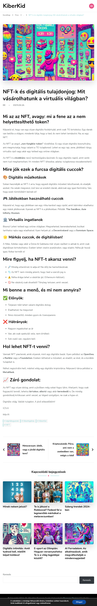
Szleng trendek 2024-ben (77, 508)
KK (4, 105)
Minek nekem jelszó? (15, 506)
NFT (8, 425)
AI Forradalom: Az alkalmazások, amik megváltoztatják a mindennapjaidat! (76, 553)
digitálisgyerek (12, 421)
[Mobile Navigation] (91, 6)
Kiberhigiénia (28, 421)
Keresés (7, 574)
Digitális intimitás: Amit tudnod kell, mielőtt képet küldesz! (16, 552)
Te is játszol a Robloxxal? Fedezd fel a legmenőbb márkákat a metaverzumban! (48, 511)
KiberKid (14, 6)
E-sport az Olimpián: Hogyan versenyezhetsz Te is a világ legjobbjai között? (48, 553)
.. (3, 87)
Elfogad (79, 602)
